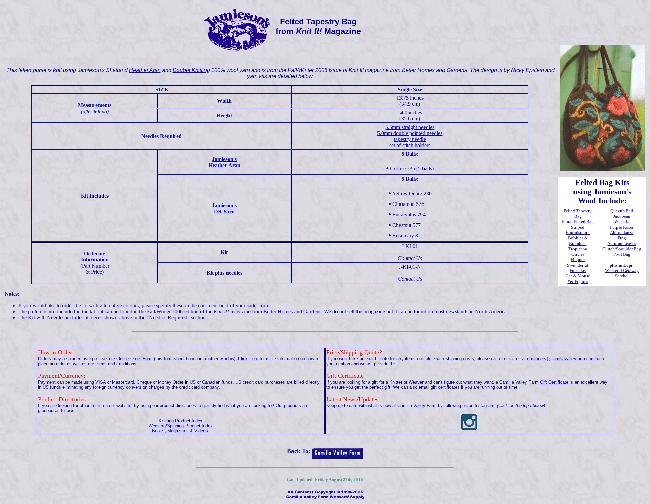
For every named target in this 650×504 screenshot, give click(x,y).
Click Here (248, 358)
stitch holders (416, 145)
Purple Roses (622, 227)
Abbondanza (621, 232)
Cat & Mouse (578, 275)
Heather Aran (145, 70)
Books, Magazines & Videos (180, 430)
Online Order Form (134, 358)
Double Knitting (191, 70)
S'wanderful (577, 265)
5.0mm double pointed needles (409, 133)
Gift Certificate (554, 382)
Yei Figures (577, 281)
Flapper (578, 259)
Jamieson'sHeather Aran (224, 162)
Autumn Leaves (621, 243)
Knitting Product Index (180, 420)
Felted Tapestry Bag (578, 213)
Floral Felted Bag (578, 221)
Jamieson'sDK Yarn (224, 208)
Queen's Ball (621, 210)
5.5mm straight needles (409, 127)
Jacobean (621, 216)
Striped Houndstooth (578, 230)
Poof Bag (621, 254)
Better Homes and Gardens (292, 311)
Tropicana (577, 248)
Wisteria (621, 221)
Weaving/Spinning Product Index (181, 425)
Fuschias (578, 270)
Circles (577, 254)
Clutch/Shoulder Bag (621, 248)
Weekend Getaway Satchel (622, 273)
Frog (622, 237)
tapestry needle (410, 139)
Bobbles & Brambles (578, 240)
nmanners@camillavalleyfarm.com (561, 358)
